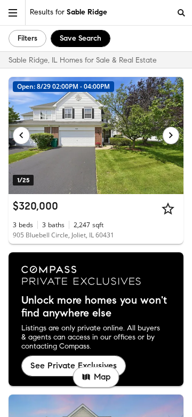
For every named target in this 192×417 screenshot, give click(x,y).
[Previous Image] (21, 135)
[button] (13, 12)
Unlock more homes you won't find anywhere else (94, 307)
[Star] (168, 208)
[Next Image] (171, 135)
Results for (68, 12)
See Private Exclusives (73, 365)
